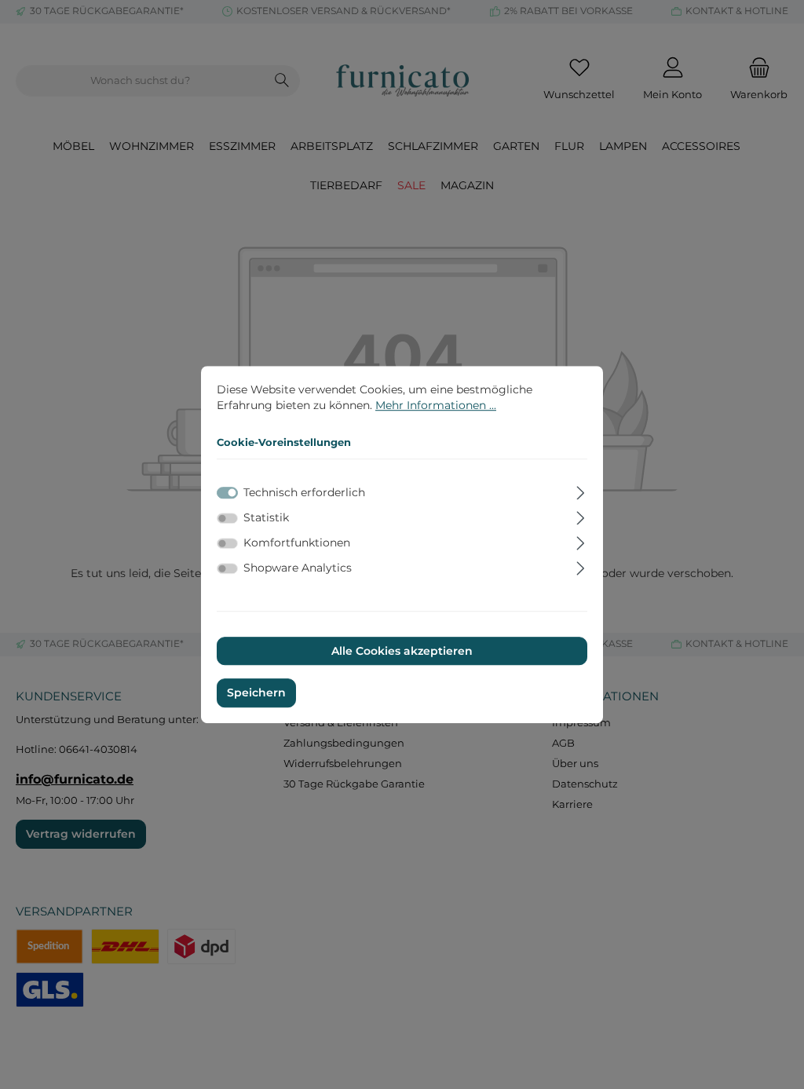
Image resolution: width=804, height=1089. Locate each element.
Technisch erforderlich (304, 492)
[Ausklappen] (580, 490)
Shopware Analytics (297, 568)
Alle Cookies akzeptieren (402, 651)
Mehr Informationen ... (435, 405)
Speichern (256, 693)
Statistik (266, 517)
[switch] (227, 518)
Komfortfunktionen (296, 542)
